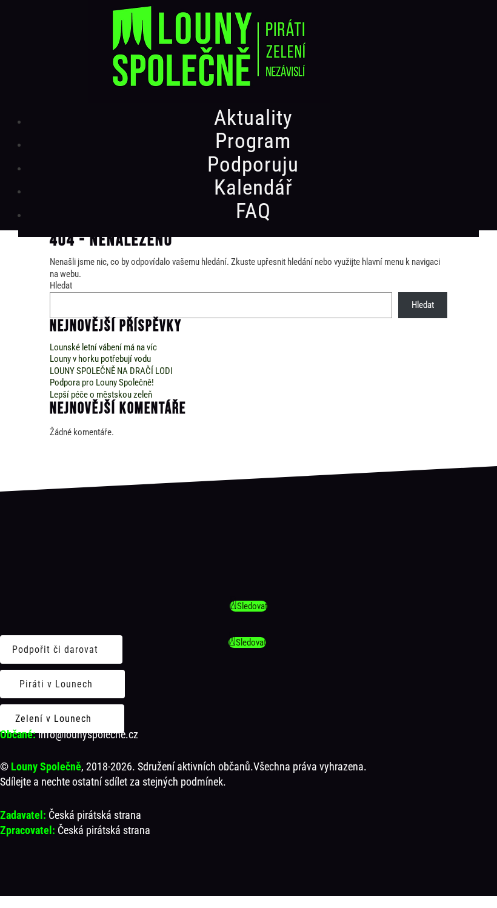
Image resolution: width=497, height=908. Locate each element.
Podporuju (253, 164)
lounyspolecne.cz (101, 734)
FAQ (253, 211)
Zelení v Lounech (53, 718)
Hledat (61, 285)
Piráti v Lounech (56, 684)
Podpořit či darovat (55, 649)
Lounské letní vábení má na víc (103, 347)
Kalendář (253, 187)
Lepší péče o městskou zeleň (101, 394)
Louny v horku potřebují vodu (100, 358)
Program (253, 141)
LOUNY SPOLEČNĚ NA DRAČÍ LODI (111, 371)
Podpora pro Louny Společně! (102, 382)
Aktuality (253, 117)
